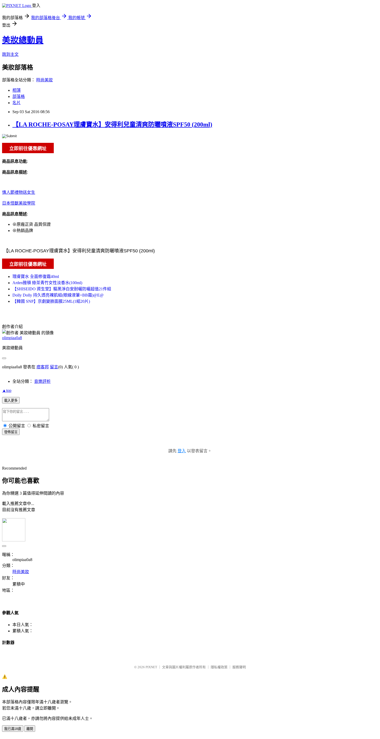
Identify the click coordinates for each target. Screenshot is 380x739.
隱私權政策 (219, 667)
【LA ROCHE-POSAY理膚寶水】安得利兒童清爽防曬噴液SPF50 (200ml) (112, 124)
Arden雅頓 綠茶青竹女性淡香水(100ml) (47, 283)
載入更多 (11, 400)
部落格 (18, 96)
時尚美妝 (44, 80)
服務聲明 (239, 667)
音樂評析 (42, 381)
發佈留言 (11, 432)
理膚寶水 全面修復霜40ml (35, 276)
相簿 (16, 90)
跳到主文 (10, 54)
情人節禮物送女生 (18, 192)
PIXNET (151, 667)
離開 (29, 729)
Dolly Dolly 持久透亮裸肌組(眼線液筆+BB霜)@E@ (58, 295)
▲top (6, 390)
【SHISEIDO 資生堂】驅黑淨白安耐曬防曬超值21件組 (61, 289)
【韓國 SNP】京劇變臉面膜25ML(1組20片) (51, 301)
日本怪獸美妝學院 (18, 203)
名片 (16, 102)
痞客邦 (42, 367)
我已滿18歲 (12, 729)
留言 (54, 367)
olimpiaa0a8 (12, 338)
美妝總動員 (22, 40)
